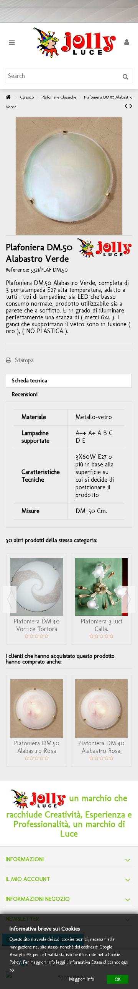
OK (118, 979)
